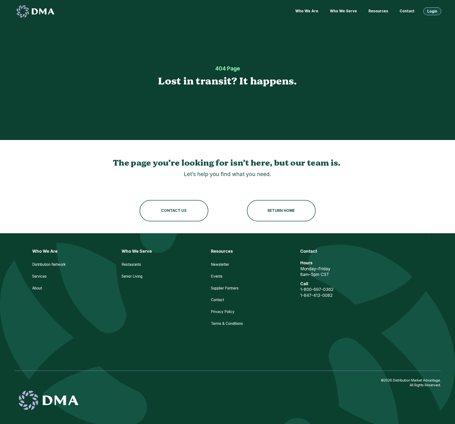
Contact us (174, 210)
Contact (407, 11)
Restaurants (131, 264)
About (37, 288)
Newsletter (220, 264)
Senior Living (132, 276)
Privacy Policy (223, 311)
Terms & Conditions (227, 323)
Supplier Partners (225, 288)
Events (217, 276)
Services (39, 276)
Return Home (281, 210)
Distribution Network (49, 264)
